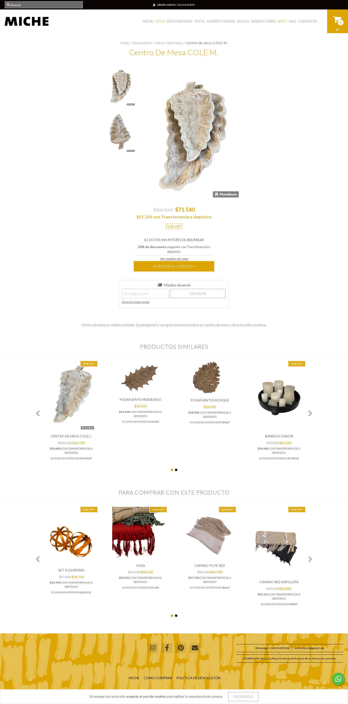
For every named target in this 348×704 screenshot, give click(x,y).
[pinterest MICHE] (180, 648)
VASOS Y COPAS (263, 21)
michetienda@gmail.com (309, 648)
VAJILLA (243, 21)
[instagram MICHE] (152, 648)
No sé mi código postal (135, 302)
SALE (292, 21)
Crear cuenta (166, 4)
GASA (140, 565)
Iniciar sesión (186, 4)
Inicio (124, 43)
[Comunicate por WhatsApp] (338, 679)
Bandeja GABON (279, 436)
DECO (160, 21)
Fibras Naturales (169, 43)
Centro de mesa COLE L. (71, 436)
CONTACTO (307, 21)
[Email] (194, 648)
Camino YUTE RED (210, 565)
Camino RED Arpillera (279, 582)
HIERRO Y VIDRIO (221, 21)
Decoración (143, 43)
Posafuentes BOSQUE (210, 400)
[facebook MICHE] (166, 648)
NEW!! (282, 21)
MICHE (148, 21)
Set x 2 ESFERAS (71, 570)
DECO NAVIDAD (179, 21)
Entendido (243, 697)
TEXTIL (199, 21)
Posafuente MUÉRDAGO (140, 399)
